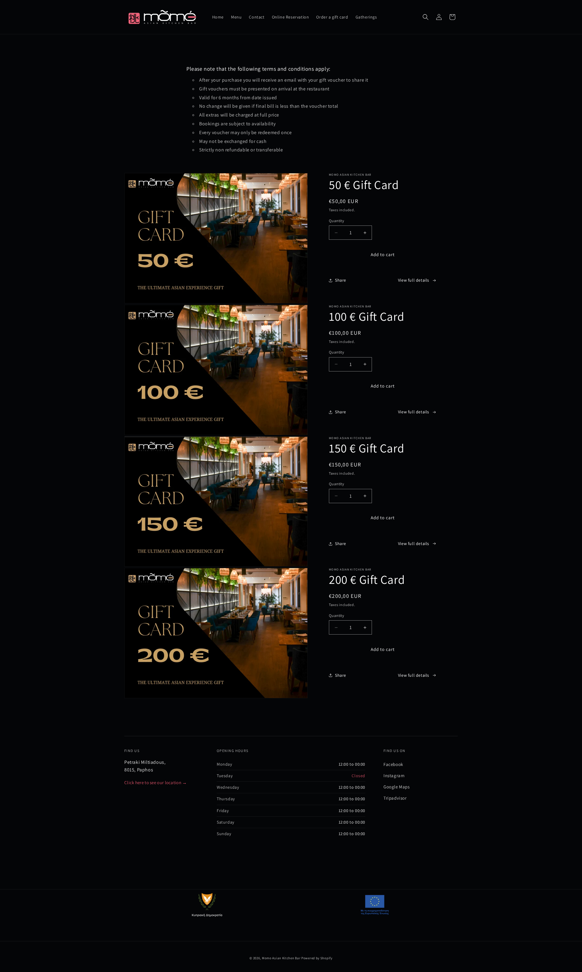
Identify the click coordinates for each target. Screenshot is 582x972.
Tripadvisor (395, 798)
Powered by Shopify (317, 958)
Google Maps (396, 787)
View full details (413, 280)
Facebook (393, 764)
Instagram (393, 775)
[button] (425, 17)
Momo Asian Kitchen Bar (281, 958)
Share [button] (340, 280)
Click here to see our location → (155, 782)
